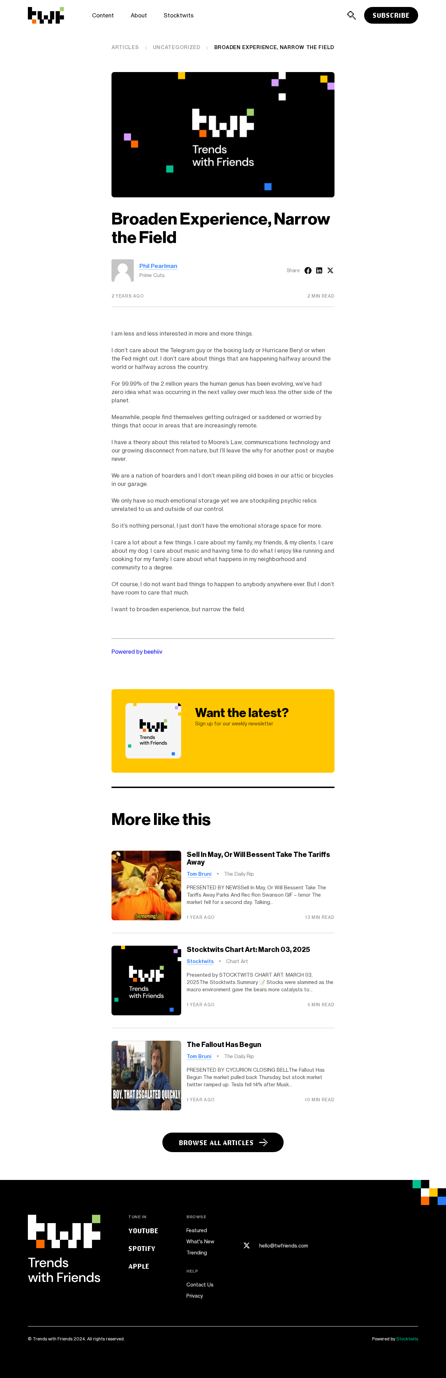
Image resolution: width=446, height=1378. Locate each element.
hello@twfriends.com (283, 1245)
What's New (200, 1241)
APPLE (138, 1266)
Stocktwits (179, 15)
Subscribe (391, 15)
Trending (196, 1252)
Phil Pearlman (158, 265)
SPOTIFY (141, 1248)
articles (125, 47)
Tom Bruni (199, 874)
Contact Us (200, 1285)
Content (103, 15)
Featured (196, 1230)
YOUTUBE (143, 1230)
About (139, 15)
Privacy (194, 1296)
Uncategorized (176, 47)
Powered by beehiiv (137, 651)
